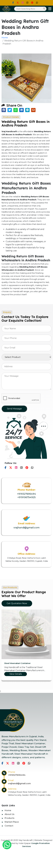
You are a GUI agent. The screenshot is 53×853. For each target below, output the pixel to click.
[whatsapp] (7, 844)
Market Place (12, 822)
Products (9, 818)
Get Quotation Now (17, 603)
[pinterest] (32, 2)
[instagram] (27, 2)
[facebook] (13, 2)
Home (5, 37)
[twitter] (18, 2)
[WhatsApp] (37, 2)
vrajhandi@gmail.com (26, 527)
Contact (9, 826)
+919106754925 (26, 497)
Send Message (14, 408)
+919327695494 (26, 493)
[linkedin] (23, 2)
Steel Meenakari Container (17, 663)
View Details (15, 674)
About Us (9, 814)
